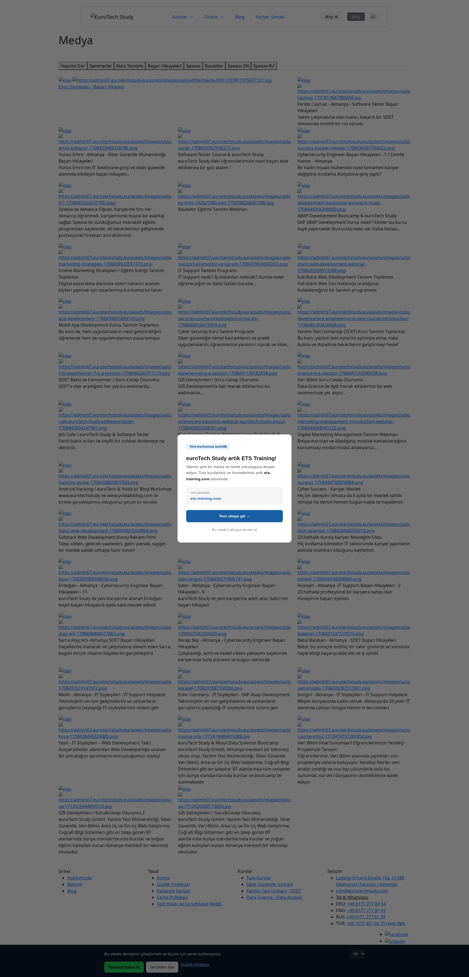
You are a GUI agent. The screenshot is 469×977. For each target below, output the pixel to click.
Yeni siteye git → (234, 516)
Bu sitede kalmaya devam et (234, 530)
